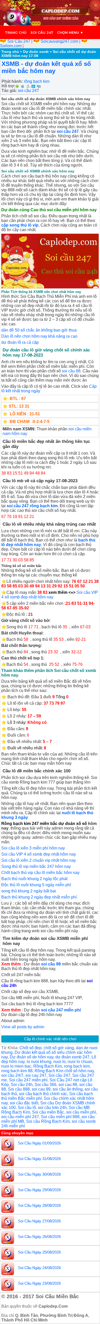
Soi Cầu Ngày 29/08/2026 (39, 1190)
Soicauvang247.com (59, 41)
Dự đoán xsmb (36, 52)
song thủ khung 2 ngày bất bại (28, 891)
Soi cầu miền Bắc (48, 1112)
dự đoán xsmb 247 (72, 1057)
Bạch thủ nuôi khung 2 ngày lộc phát (34, 879)
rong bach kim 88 (17, 1071)
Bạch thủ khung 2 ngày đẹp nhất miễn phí (39, 897)
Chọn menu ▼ (70, 32)
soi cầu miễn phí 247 (20, 1117)
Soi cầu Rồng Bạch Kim (48, 1121)
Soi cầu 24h (22, 1084)
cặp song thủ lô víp (19, 225)
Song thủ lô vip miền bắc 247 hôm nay (36, 866)
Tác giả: (9, 90)
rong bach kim (77, 1066)
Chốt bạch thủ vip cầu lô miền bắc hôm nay (40, 872)
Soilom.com (11, 46)
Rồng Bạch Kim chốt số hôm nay (64, 1071)
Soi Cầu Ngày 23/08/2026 (39, 1283)
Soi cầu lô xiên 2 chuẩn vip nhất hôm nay (38, 860)
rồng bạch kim (36, 81)
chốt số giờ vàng (59, 1048)
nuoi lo (59, 1061)
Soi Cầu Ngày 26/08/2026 (39, 1236)
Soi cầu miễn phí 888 (60, 1117)
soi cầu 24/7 (12, 1075)
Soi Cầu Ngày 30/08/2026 (39, 1174)
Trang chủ (15, 32)
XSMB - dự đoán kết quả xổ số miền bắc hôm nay (46, 67)
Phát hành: (12, 81)
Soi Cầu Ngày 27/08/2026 (39, 1221)
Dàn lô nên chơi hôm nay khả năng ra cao (39, 336)
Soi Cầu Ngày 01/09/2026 (39, 1143)
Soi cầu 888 (19, 1089)
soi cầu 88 (71, 371)
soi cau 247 (35, 1075)
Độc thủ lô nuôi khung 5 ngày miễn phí (36, 885)
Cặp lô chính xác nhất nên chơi (50, 1039)
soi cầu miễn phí (81, 1112)
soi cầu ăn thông (68, 1089)
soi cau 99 (41, 1089)
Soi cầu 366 (45, 1084)
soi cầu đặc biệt (24, 1103)
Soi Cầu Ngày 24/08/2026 (39, 1268)
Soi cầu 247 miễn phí (28, 1080)
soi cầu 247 (28, 90)
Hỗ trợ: (8, 86)
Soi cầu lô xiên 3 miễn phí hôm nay (33, 848)
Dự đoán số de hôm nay (31, 1057)
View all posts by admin (22, 1027)
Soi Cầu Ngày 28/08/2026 (39, 1205)
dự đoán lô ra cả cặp (20, 342)
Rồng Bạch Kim (47, 1066)
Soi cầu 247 (42, 32)
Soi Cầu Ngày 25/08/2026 (39, 1252)
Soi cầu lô (27, 1107)
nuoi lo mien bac (16, 1066)
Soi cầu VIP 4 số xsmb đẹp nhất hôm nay (49, 594)
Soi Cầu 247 (18, 41)
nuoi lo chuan (80, 1061)
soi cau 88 (67, 1084)
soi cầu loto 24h (52, 1107)
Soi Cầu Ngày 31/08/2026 (39, 1158)
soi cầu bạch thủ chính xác (43, 1094)
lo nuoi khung (39, 1061)
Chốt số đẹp (30, 1048)
